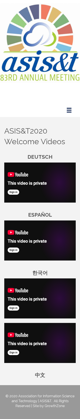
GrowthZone (55, 406)
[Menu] (69, 110)
